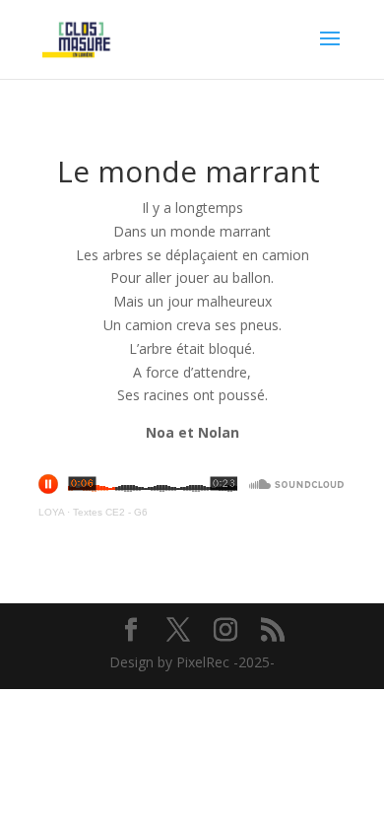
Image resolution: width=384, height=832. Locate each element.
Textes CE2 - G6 (110, 512)
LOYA (51, 512)
